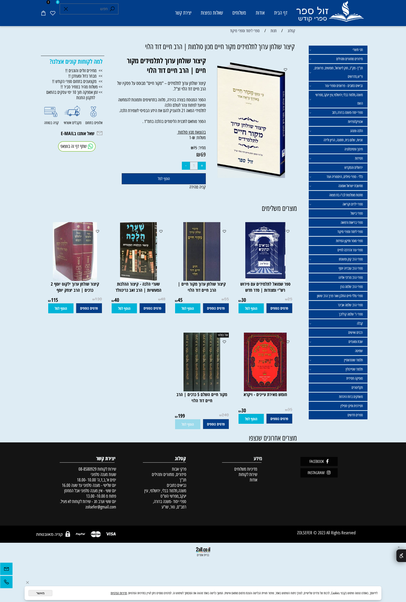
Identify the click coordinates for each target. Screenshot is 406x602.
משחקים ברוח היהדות (351, 396)
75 (195, 147)
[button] (251, 308)
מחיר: (201, 147)
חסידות (359, 158)
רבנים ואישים (355, 332)
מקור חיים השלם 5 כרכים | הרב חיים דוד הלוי (201, 397)
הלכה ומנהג (356, 131)
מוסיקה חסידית (354, 378)
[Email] (6, 570)
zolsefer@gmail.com (100, 507)
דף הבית (280, 13)
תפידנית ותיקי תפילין (351, 406)
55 (226, 299)
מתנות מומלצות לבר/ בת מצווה (346, 195)
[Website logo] (329, 14)
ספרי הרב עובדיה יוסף (351, 268)
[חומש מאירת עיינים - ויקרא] (265, 390)
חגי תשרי (358, 49)
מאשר (40, 593)
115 (54, 299)
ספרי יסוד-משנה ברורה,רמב (347, 112)
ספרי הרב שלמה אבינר (350, 305)
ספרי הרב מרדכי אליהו (351, 277)
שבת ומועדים (355, 341)
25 (290, 299)
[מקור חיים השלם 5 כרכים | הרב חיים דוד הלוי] (201, 390)
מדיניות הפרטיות (119, 593)
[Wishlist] (52, 13)
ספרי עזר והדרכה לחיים (350, 250)
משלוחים (239, 13)
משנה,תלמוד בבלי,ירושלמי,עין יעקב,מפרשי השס (339, 99)
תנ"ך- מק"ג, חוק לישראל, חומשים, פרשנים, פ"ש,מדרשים (338, 72)
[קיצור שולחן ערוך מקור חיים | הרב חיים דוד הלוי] (201, 279)
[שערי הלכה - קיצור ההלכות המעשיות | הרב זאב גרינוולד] (138, 279)
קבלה (360, 323)
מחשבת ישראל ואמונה (350, 186)
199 (181, 415)
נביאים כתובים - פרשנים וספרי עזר (344, 85)
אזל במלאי (223, 335)
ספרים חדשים (355, 415)
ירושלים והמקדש (353, 167)
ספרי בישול (357, 213)
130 (98, 299)
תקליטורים (357, 387)
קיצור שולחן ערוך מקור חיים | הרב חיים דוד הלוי (202, 287)
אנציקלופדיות (355, 121)
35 (290, 410)
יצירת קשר (183, 13)
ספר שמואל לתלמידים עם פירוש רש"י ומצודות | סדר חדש (265, 287)
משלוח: (201, 137)
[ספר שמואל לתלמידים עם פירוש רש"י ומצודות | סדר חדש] (265, 279)
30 (243, 299)
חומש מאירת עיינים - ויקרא (265, 394)
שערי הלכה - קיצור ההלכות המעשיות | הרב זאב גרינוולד (138, 287)
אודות (260, 13)
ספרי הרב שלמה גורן (351, 286)
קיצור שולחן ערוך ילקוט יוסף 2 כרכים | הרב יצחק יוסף (75, 287)
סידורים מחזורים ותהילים (349, 59)
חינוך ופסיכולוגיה (353, 149)
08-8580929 (87, 469)
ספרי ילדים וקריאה (353, 204)
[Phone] (6, 583)
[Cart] (43, 13)
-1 (190, 137)
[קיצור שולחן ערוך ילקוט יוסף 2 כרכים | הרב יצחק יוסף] (75, 279)
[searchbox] (89, 9)
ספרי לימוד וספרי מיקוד (350, 231)
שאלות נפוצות (212, 13)
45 (180, 299)
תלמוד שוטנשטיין (353, 360)
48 (163, 299)
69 (203, 154)
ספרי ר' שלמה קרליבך (351, 314)
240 (225, 415)
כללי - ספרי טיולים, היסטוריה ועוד (345, 176)
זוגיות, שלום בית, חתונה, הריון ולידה (343, 140)
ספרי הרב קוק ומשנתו (351, 259)
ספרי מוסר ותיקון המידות (349, 241)
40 (116, 299)
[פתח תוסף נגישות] (401, 555)
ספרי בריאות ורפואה (352, 222)
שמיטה (359, 351)
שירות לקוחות (248, 474)
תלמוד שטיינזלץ (354, 369)
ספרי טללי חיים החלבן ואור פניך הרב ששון (340, 296)
